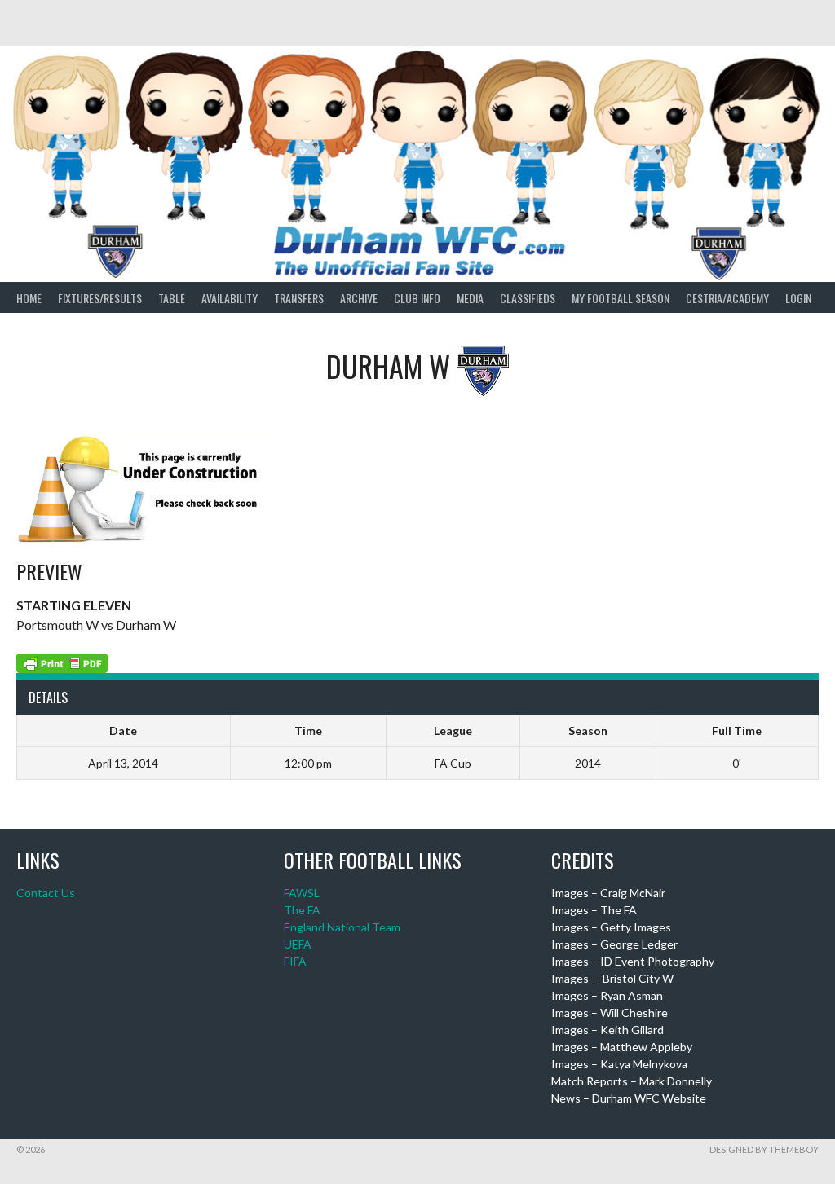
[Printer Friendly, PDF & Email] (62, 661)
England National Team (342, 927)
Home (29, 297)
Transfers (299, 297)
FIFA (295, 961)
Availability (229, 297)
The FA (302, 910)
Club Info (417, 297)
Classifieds (527, 297)
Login (798, 297)
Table (171, 297)
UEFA (297, 944)
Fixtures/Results (100, 297)
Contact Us (45, 893)
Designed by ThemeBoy (764, 1149)
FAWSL (302, 893)
